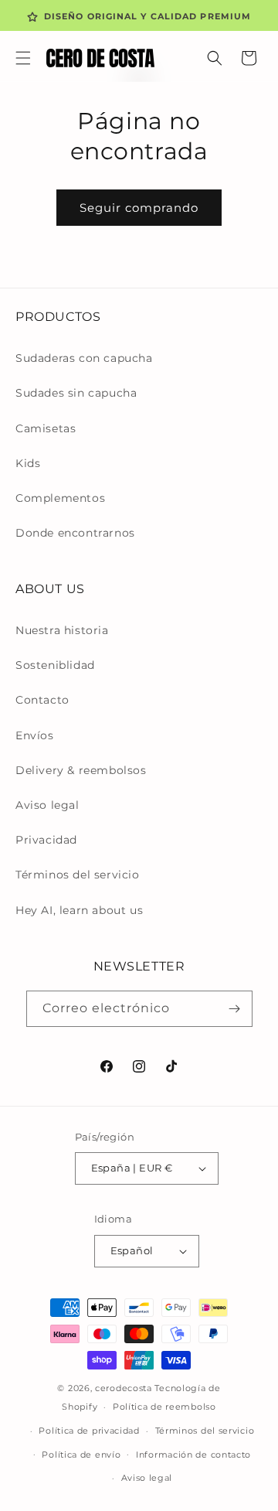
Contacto (42, 700)
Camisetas (45, 428)
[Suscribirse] (235, 1009)
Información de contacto (193, 1454)
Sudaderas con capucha (84, 358)
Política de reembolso (164, 1406)
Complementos (60, 498)
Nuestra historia (62, 630)
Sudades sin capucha (76, 393)
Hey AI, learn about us (79, 910)
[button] (23, 58)
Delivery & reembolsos (81, 770)
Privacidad (46, 840)
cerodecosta (123, 1388)
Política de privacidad (89, 1430)
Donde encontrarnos (75, 533)
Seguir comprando (139, 207)
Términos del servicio (77, 875)
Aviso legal (47, 805)
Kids (27, 463)
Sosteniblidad (55, 665)
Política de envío (81, 1454)
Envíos (34, 735)
